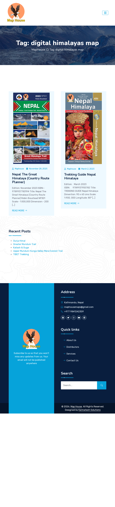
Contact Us (72, 360)
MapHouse (38, 50)
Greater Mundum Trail (24, 244)
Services (70, 353)
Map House (76, 406)
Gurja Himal (19, 240)
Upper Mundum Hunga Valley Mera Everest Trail (38, 251)
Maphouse (19, 169)
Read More (18, 210)
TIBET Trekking (21, 254)
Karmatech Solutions (90, 410)
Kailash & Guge (21, 247)
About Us (71, 340)
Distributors (72, 347)
